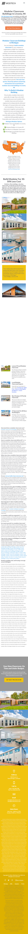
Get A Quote (20, 880)
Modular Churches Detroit (6, 564)
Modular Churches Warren (6, 569)
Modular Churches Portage (15, 636)
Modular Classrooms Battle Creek (7, 625)
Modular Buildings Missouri (11, 833)
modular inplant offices (6, 853)
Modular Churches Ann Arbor (6, 575)
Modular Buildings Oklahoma (13, 840)
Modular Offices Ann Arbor (18, 575)
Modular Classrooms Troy (17, 588)
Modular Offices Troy (7, 588)
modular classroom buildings (12, 554)
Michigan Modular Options (14, 121)
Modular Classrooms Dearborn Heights (19, 622)
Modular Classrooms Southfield (12, 603)
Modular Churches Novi (7, 618)
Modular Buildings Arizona (17, 819)
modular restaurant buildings (12, 555)
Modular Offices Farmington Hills (7, 594)
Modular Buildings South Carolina (10, 843)
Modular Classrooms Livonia (12, 586)
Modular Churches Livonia (15, 584)
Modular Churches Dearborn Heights (15, 620)
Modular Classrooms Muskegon (18, 646)
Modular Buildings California (14, 820)
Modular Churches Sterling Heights (16, 571)
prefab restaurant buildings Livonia (9, 549)
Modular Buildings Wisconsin (16, 849)
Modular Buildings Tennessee (10, 845)
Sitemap (6, 883)
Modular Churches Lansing (19, 577)
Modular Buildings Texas (21, 845)
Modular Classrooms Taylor (12, 609)
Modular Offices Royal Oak (10, 616)
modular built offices (19, 850)
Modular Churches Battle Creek (8, 623)
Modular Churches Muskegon (20, 644)
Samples (17, 883)
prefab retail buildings (11, 852)
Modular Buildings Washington (16, 847)
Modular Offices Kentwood (15, 629)
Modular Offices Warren (16, 569)
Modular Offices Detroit (16, 564)
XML (11, 883)
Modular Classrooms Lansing (16, 579)
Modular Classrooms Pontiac (13, 614)
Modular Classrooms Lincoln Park (7, 644)
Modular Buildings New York (16, 837)
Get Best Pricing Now (13, 679)
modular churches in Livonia (10, 557)
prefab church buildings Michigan (12, 551)
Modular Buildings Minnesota (12, 832)
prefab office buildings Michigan (8, 547)
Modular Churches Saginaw (20, 625)
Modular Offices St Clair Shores (12, 610)
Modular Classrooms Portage (13, 638)
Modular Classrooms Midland (20, 640)
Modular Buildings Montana (22, 833)
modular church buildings (15, 853)
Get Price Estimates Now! (14, 169)
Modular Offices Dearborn (18, 582)
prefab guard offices (14, 552)
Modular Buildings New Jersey (17, 836)
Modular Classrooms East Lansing (15, 633)
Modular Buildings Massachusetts (12, 830)
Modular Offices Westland (14, 590)
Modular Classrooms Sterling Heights (18, 573)
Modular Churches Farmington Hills (17, 592)
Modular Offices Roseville (14, 635)
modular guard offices (14, 558)
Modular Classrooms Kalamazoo (12, 597)
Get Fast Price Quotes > (14, 28)
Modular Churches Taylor (17, 607)
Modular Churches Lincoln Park (7, 642)
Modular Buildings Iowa (22, 826)
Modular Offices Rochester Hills (14, 605)
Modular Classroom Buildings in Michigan (14, 42)
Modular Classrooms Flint (21, 581)
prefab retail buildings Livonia (17, 548)
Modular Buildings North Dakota (17, 839)
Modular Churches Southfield (11, 601)
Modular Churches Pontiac (17, 612)
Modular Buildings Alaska (7, 819)
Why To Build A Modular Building (14, 91)
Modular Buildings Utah (6, 846)
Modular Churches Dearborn (6, 582)
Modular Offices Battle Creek (20, 623)
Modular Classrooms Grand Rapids (16, 568)
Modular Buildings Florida (10, 823)
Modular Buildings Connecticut (12, 822)
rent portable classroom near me (14, 476)
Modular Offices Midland (9, 640)
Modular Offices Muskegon (6, 646)
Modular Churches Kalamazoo (14, 596)
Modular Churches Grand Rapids (15, 566)
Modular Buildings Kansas (7, 827)
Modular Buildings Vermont (17, 846)
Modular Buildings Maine (14, 829)
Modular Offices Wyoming (10, 599)
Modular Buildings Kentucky (17, 827)
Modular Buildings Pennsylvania (11, 842)
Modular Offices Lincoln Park (19, 642)
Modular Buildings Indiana (13, 826)
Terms (22, 883)
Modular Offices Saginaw (6, 627)
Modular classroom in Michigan (9, 429)
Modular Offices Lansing (5, 579)
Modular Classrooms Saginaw (17, 627)
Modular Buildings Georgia (21, 823)
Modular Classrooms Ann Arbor (7, 577)
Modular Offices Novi (17, 618)
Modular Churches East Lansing (16, 631)
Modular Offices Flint (11, 581)
